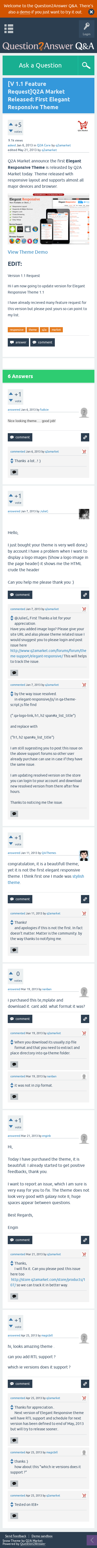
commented (17, 451)
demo (25, 12)
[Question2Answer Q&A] (48, 44)
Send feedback (15, 1536)
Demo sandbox (42, 1536)
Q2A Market (34, 1541)
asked (12, 145)
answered (14, 409)
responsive (17, 329)
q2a (44, 329)
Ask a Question (40, 65)
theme (33, 329)
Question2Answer (33, 1544)
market (56, 329)
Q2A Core (44, 145)
